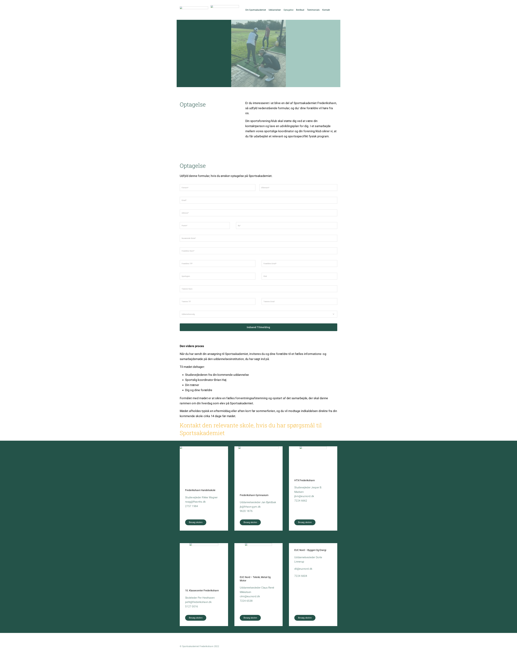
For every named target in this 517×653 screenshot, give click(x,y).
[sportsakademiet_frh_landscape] (194, 8)
